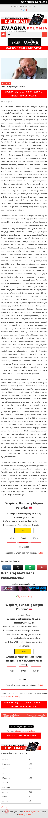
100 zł (36, 538)
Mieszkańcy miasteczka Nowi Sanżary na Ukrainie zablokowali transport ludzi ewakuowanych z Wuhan (36, 715)
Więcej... (4, 807)
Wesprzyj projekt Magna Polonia (24, 48)
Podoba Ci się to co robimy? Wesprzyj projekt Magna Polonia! (24, 93)
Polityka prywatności (31, 811)
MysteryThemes (25, 814)
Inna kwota (24, 546)
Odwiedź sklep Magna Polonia (24, 42)
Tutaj (40, 553)
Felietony (6, 83)
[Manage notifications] (7, 811)
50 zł (23, 538)
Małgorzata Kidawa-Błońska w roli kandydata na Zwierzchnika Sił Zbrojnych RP (11, 715)
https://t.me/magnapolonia (25, 731)
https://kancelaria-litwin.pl (11, 696)
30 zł (11, 538)
